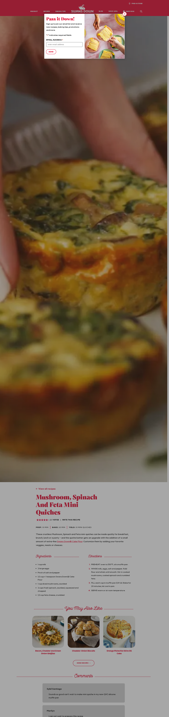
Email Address (54, 40)
